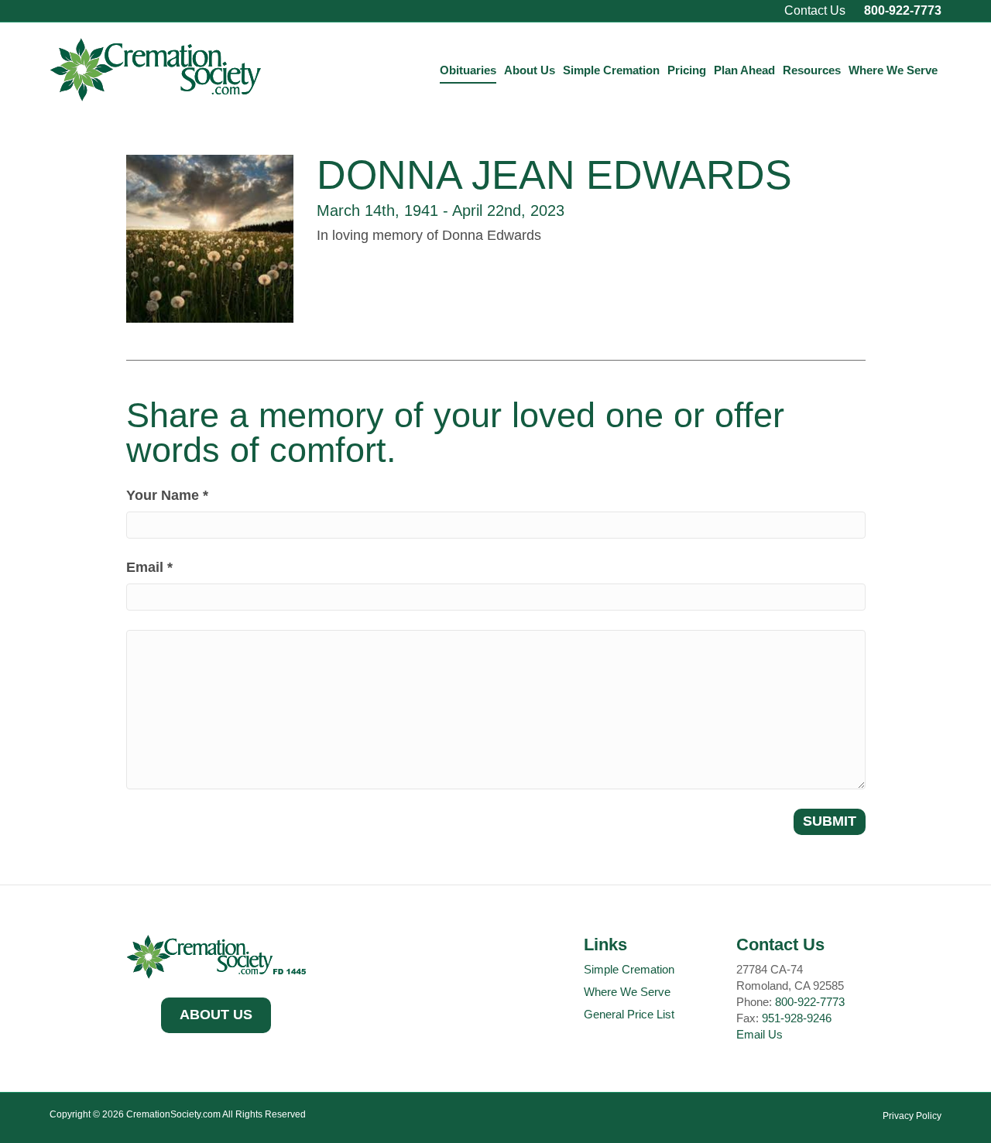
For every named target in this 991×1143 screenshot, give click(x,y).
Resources (812, 70)
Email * (149, 567)
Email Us (759, 1034)
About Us (529, 70)
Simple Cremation (611, 70)
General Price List (629, 1014)
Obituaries (468, 70)
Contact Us (814, 10)
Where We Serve (893, 70)
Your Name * (167, 495)
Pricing (686, 70)
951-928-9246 (797, 1018)
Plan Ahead (744, 70)
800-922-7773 (902, 10)
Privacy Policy (912, 1115)
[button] (216, 1015)
